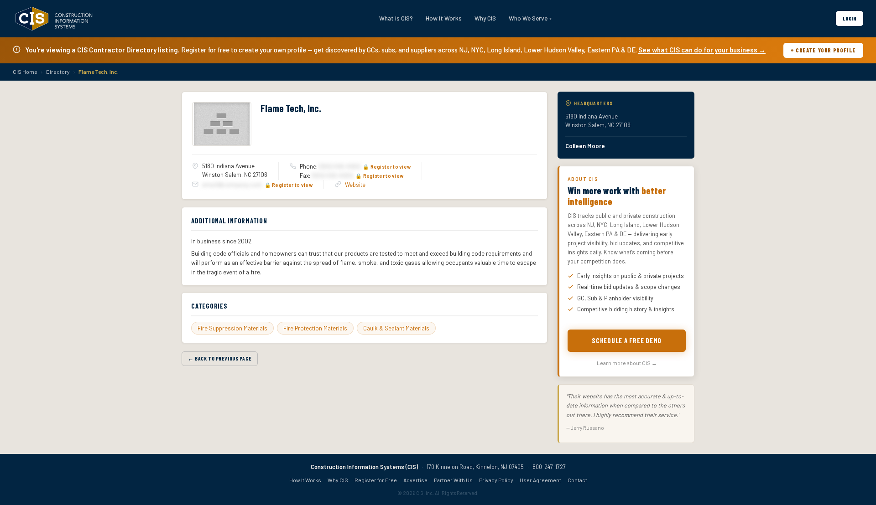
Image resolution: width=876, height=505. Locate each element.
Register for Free (376, 480)
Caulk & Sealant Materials (396, 328)
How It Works (444, 18)
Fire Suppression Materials (232, 328)
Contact (577, 480)
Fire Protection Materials (315, 328)
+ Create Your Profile (823, 50)
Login (849, 18)
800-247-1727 (549, 466)
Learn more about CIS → (627, 363)
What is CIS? (396, 18)
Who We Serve (528, 18)
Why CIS (485, 18)
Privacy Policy (496, 480)
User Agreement (540, 480)
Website (355, 184)
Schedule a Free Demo (627, 340)
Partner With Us (453, 480)
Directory (58, 71)
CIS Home (25, 71)
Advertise (415, 480)
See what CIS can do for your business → (702, 50)
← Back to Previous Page (219, 358)
